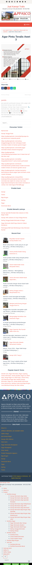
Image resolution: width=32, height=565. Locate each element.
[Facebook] (6, 2)
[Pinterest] (12, 2)
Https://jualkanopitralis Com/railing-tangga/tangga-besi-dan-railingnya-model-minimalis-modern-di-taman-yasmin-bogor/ (13, 143)
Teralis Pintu (25, 377)
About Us (3, 428)
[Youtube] (20, 2)
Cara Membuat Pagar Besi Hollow (10, 379)
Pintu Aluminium (6, 383)
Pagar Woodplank (6, 447)
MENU (27, 24)
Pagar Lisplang (23, 374)
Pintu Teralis (4, 450)
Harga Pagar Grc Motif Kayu (13, 377)
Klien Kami (4, 442)
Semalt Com (4, 374)
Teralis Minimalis (6, 375)
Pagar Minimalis (13, 374)
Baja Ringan (4, 197)
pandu (3, 100)
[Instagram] (14, 2)
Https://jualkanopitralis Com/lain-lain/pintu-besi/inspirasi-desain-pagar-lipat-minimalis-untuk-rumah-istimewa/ (15, 172)
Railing (3, 200)
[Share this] (2, 88)
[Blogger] (25, 2)
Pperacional (4, 130)
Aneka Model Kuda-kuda (21, 381)
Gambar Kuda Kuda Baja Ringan (21, 383)
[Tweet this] (5, 88)
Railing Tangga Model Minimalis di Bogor (13, 220)
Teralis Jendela (16, 375)
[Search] (5, 556)
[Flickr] (22, 2)
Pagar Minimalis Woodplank (9, 445)
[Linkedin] (17, 2)
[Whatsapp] (14, 88)
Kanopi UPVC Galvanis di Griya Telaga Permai (14, 217)
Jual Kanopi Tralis (16, 6)
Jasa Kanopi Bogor (6, 436)
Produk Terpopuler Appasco (9, 453)
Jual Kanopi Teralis (7, 476)
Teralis (3, 194)
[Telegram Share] (11, 88)
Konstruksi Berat (6, 206)
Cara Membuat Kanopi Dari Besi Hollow (12, 385)
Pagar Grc (10, 381)
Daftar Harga (5, 433)
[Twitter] (9, 2)
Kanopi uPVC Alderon (7, 439)
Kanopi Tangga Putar (7, 133)
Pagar (3, 203)
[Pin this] (8, 88)
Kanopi (3, 192)
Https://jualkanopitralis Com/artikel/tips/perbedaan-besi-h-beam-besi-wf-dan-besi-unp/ (15, 154)
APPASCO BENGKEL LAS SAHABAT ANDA (12, 431)
